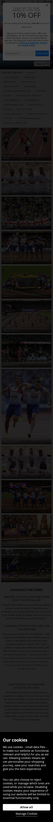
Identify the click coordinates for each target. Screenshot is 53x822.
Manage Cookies (26, 814)
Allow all (26, 807)
